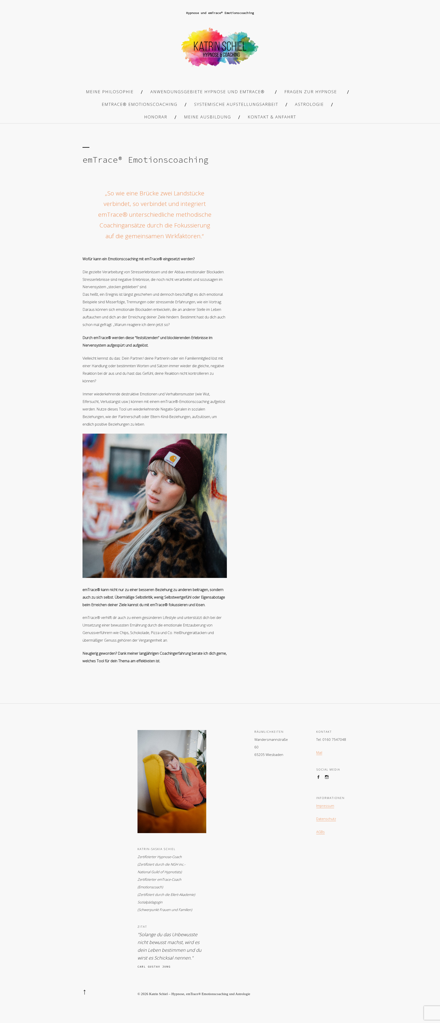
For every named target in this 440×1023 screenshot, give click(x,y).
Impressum (325, 805)
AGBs (320, 831)
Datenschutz (326, 818)
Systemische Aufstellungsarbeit (236, 104)
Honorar (155, 117)
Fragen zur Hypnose (310, 91)
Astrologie (309, 104)
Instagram (329, 781)
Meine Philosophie (110, 91)
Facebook (320, 781)
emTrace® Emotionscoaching (139, 104)
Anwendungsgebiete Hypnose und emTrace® (207, 91)
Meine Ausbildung (207, 117)
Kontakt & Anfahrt (272, 117)
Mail (319, 752)
